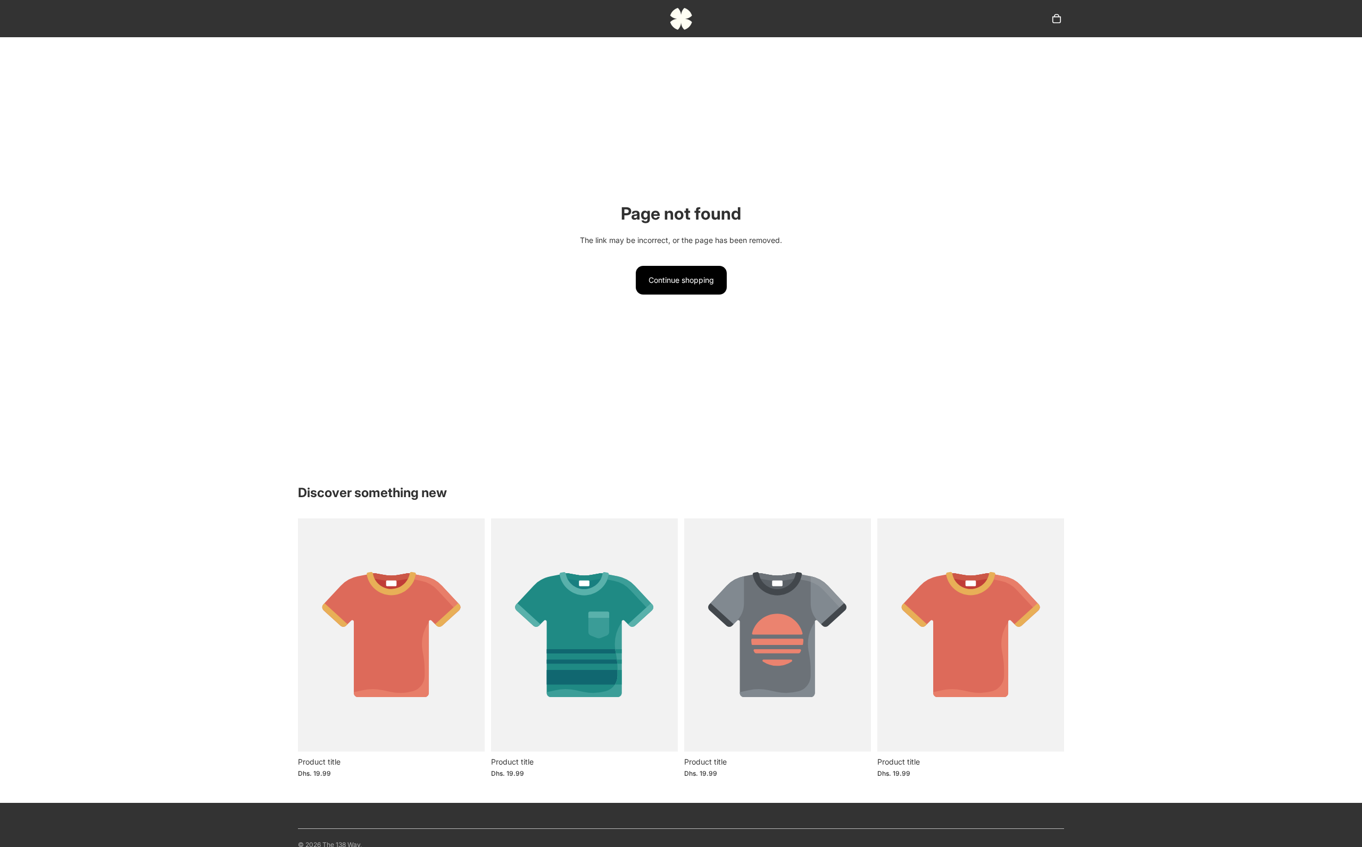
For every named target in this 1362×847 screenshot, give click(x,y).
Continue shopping (681, 279)
